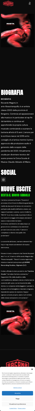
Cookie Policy (13, 408)
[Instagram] (3, 179)
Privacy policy (22, 408)
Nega (17, 399)
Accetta (17, 393)
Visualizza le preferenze (17, 404)
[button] (32, 369)
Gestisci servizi (17, 387)
